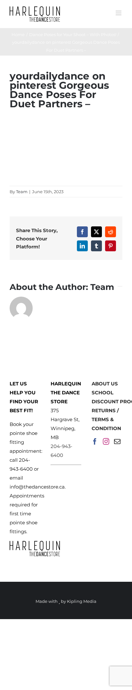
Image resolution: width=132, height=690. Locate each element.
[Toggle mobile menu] (119, 13)
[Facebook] (95, 441)
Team (22, 191)
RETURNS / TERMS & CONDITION (106, 419)
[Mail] (117, 441)
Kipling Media (81, 601)
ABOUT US (105, 384)
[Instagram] (106, 441)
